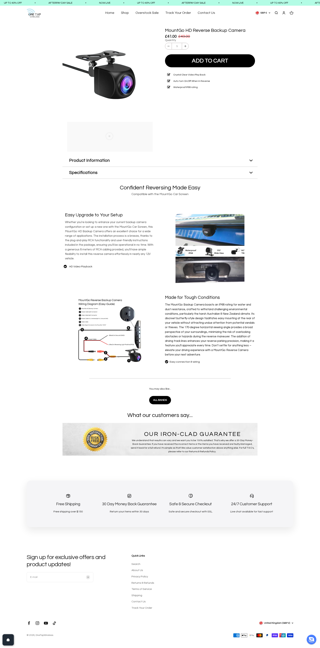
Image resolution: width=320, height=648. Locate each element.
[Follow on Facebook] (29, 623)
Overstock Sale (147, 12)
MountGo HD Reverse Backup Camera (205, 30)
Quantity (170, 40)
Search (136, 564)
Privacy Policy (140, 576)
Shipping (137, 595)
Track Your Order (178, 12)
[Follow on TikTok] (54, 623)
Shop (125, 12)
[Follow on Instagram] (37, 623)
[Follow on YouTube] (46, 623)
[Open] (8, 640)
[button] (311, 639)
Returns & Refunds (143, 583)
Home (109, 12)
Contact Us (206, 12)
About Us (137, 570)
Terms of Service (142, 589)
